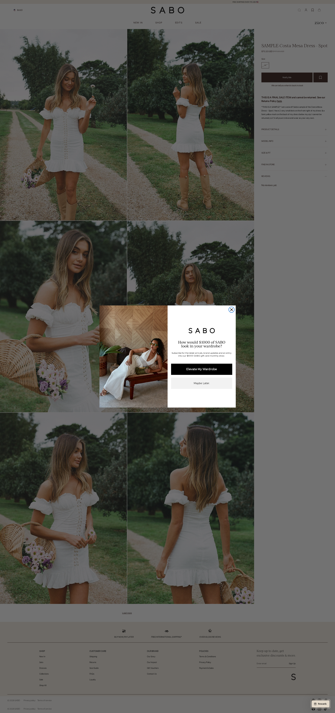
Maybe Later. (202, 383)
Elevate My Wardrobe (201, 369)
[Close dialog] (231, 309)
